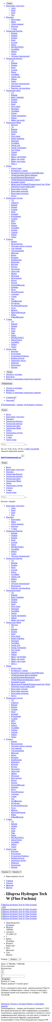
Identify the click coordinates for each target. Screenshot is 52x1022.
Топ (12, 299)
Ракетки (14, 26)
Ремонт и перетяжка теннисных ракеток (23, 379)
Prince (13, 45)
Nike (13, 333)
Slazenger (15, 109)
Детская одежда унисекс (21, 246)
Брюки (14, 241)
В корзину (6, 979)
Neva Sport (15, 106)
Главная (9, 881)
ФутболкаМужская (19, 306)
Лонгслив (15, 271)
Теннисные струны (14, 198)
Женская (14, 253)
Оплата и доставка (14, 374)
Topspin (14, 232)
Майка (14, 273)
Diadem (14, 35)
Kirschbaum (16, 216)
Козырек (14, 257)
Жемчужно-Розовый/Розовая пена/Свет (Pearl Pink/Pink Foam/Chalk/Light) (30, 185)
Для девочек (16, 248)
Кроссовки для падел (15, 6)
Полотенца (16, 365)
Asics (13, 8)
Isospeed (14, 214)
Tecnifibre (15, 49)
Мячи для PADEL (18, 157)
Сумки (14, 29)
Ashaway (15, 203)
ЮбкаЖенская (17, 317)
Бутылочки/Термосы (20, 356)
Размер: (4, 959)
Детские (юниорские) (20, 56)
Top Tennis (15, 150)
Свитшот (15, 294)
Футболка (15, 303)
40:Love (14, 125)
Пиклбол (10, 17)
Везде (8, 414)
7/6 (12, 61)
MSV (13, 221)
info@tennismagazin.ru (11, 457)
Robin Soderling (17, 138)
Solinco (14, 225)
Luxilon (14, 219)
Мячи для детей (18, 120)
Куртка (14, 267)
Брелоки (14, 351)
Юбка (13, 315)
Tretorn (14, 152)
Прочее (14, 367)
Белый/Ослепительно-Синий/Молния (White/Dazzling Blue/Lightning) (27, 174)
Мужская (15, 276)
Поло (13, 289)
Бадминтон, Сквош (19, 170)
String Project (16, 340)
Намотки (15, 363)
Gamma (14, 209)
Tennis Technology (18, 116)
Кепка (13, 255)
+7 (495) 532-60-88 (31, 449)
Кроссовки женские (19, 191)
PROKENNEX (17, 47)
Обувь (8, 166)
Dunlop (14, 38)
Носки (14, 280)
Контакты (10, 377)
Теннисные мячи (13, 90)
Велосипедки (17, 244)
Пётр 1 (14, 164)
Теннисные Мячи (13, 122)
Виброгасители (17, 358)
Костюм (14, 264)
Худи (13, 308)
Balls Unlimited (17, 97)
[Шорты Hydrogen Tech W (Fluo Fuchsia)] (19, 909)
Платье (14, 283)
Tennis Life (15, 77)
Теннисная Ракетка (14, 31)
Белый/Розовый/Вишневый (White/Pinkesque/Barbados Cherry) (25, 178)
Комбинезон (16, 260)
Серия (13, 296)
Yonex (13, 54)
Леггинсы (15, 269)
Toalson (14, 230)
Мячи (13, 22)
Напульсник (16, 278)
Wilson (14, 51)
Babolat (14, 33)
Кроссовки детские (19, 189)
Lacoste (14, 42)
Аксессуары (16, 168)
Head (13, 10)
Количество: (6, 968)
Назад (9, 3)
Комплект (15, 262)
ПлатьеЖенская (17, 285)
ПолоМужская (17, 292)
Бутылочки (16, 354)
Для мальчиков (17, 251)
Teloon (14, 113)
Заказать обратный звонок (12, 451)
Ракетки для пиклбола (20, 88)
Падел (13, 196)
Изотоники (16, 86)
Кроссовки (15, 19)
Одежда (9, 239)
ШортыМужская (18, 312)
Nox (13, 15)
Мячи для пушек (18, 161)
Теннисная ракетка (14, 58)
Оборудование (17, 24)
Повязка (14, 287)
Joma (13, 13)
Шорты (14, 310)
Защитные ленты (18, 360)
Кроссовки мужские (20, 193)
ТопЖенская (16, 301)
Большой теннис (18, 182)
